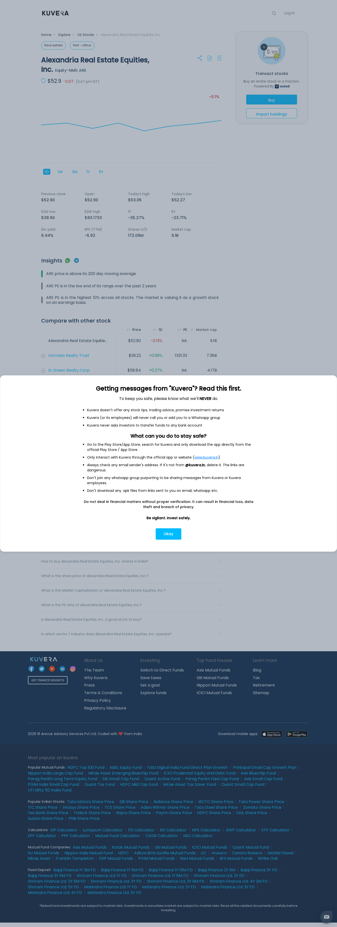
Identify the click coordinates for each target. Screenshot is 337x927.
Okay (168, 533)
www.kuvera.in (206, 457)
